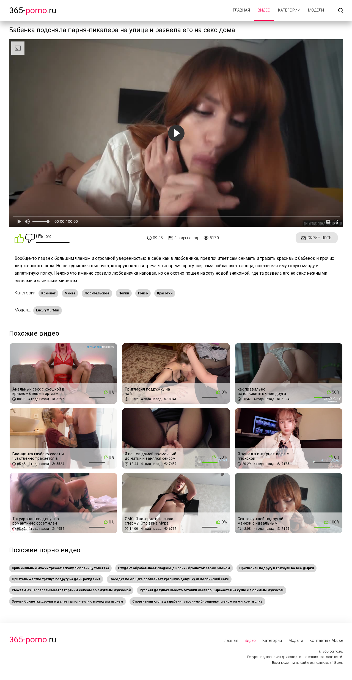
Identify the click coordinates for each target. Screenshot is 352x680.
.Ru (32, 639)
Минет (70, 293)
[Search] (340, 11)
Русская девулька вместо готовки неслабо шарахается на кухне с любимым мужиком (212, 590)
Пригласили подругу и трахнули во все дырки (276, 568)
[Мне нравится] (19, 238)
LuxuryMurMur (47, 310)
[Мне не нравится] (30, 238)
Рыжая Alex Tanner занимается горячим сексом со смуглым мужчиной (71, 590)
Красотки (164, 293)
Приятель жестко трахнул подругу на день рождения (56, 579)
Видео (264, 10)
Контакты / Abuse (326, 640)
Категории (289, 10)
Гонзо (143, 293)
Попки (124, 293)
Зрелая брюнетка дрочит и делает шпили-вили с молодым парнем (67, 601)
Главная (241, 10)
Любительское (96, 293)
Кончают (48, 293)
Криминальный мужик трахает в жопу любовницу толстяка (60, 568)
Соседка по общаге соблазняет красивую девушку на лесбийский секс (169, 579)
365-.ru (32, 10)
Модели (316, 10)
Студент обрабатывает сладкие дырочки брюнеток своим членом (174, 568)
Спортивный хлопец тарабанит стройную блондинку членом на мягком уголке (197, 601)
